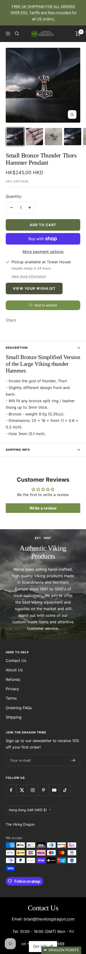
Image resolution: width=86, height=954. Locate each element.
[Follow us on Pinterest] (43, 790)
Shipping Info (18, 449)
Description (17, 347)
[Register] (73, 760)
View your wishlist (34, 288)
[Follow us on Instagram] (32, 790)
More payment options (43, 251)
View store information (28, 276)
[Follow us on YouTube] (54, 790)
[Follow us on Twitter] (21, 790)
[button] (61, 950)
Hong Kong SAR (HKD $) (28, 810)
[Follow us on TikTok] (64, 790)
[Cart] (77, 33)
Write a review (43, 508)
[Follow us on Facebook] (11, 790)
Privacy (12, 688)
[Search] (17, 33)
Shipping (14, 717)
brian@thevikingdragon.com (49, 919)
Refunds (13, 679)
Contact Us (16, 660)
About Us (14, 669)
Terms (11, 698)
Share (11, 320)
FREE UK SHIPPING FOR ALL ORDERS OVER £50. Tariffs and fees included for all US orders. (44, 12)
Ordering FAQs (19, 707)
